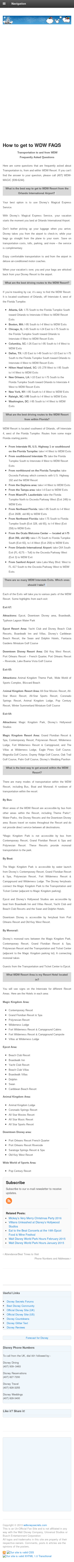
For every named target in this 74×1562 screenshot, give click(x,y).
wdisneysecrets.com (35, 1525)
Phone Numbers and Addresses (52, 1258)
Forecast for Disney (37, 1338)
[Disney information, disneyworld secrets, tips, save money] (37, 22)
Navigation (18, 4)
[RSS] (9, 1201)
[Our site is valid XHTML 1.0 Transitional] (27, 1556)
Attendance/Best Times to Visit (21, 1254)
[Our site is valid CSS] (20, 1552)
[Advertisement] (37, 96)
